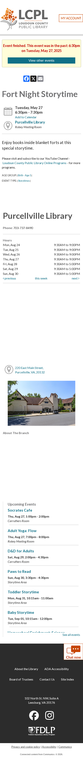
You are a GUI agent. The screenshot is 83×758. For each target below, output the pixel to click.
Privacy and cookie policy (25, 746)
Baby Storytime (21, 612)
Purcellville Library (30, 122)
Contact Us (47, 679)
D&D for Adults (21, 551)
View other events (41, 60)
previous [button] (10, 278)
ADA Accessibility (56, 669)
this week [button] (41, 278)
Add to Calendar (26, 117)
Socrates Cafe (20, 510)
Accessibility (49, 746)
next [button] (75, 278)
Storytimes (24, 180)
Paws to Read (19, 571)
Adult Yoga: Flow (22, 530)
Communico (65, 746)
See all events (71, 634)
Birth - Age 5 (24, 175)
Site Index (67, 679)
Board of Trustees (21, 679)
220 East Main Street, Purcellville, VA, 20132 (30, 370)
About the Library (26, 669)
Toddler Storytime (23, 592)
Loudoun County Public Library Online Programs (34, 163)
